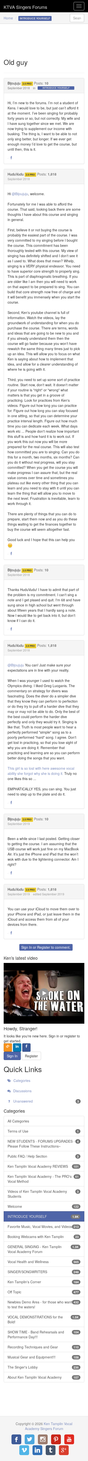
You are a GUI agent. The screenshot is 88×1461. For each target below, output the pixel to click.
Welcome (43, 1206)
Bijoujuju (14, 83)
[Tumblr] (50, 1450)
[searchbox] (77, 18)
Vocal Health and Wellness (43, 1261)
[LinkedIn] (37, 1450)
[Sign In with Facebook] (26, 1047)
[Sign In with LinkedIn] (17, 1047)
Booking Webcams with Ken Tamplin (43, 1236)
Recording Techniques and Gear (43, 1346)
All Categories (18, 1121)
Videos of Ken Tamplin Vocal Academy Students (43, 1194)
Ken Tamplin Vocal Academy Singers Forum (25, 6)
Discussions (22, 1090)
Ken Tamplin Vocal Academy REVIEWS (43, 1166)
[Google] (64, 1450)
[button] (11, 158)
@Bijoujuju (20, 193)
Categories (21, 1080)
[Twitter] (29, 1439)
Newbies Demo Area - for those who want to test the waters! (43, 1304)
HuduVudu (16, 174)
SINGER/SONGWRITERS (43, 1271)
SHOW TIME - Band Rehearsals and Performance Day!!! (43, 1334)
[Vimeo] (24, 1450)
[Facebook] (16, 1439)
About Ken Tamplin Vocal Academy (43, 1377)
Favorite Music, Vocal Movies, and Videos (43, 1226)
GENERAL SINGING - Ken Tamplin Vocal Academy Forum (43, 1249)
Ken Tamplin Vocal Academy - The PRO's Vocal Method (43, 1179)
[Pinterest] (56, 1439)
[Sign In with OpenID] (8, 1047)
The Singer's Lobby (43, 1367)
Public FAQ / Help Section (43, 1156)
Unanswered (45, 1101)
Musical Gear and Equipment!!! (43, 1357)
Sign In (26, 947)
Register (43, 947)
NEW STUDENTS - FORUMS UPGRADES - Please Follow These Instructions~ (43, 1144)
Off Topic (43, 1291)
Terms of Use (43, 1131)
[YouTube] (69, 1439)
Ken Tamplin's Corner (43, 1281)
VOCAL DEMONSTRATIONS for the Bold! (43, 1319)
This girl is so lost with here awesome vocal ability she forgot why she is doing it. (41, 771)
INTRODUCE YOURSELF (56, 87)
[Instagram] (43, 1439)
